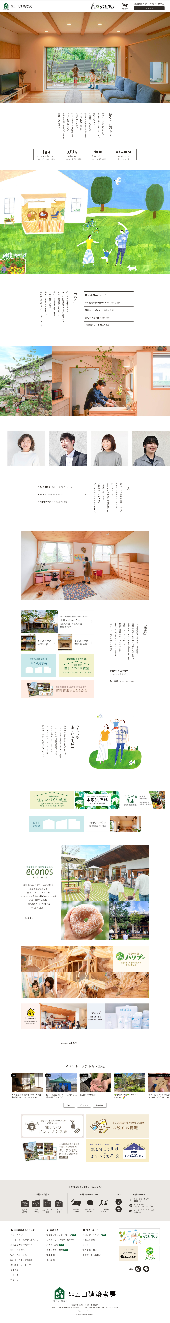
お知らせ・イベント (94, 1234)
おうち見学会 (25, 1210)
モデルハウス (36, 1210)
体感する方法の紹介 (119, 672)
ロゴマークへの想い (92, 1254)
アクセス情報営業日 (104, 1210)
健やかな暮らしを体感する (61, 1234)
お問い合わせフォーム (90, 1210)
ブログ (69, 1105)
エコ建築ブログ (52, 501)
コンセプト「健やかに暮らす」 (24, 1239)
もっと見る (29, 918)
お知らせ (100, 1105)
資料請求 (125, 9)
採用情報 (14, 1270)
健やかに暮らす (96, 295)
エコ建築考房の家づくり (103, 302)
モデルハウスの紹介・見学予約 (60, 1239)
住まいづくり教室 (47, 1210)
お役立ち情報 (89, 1239)
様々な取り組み (90, 1249)
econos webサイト (69, 1042)
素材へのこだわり (100, 310)
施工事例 (122, 681)
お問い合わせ (104, 325)
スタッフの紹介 (55, 486)
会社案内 (89, 325)
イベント (84, 1105)
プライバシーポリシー (85, 1311)
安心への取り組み (97, 317)
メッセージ (51, 494)
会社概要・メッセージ (20, 1264)
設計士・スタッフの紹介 (21, 1259)
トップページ (16, 1234)
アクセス (149, 8)
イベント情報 (58, 1210)
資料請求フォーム (76, 1210)
